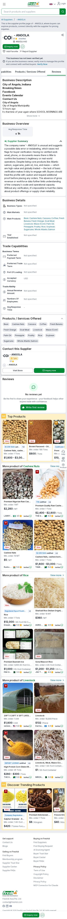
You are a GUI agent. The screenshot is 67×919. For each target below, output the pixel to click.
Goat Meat (49, 221)
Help (63, 454)
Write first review (35, 407)
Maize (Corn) (39, 224)
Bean (26, 218)
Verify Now (42, 64)
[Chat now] (22, 46)
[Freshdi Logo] (33, 4)
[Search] (63, 11)
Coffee (54, 218)
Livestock (28, 224)
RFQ (63, 461)
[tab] (30, 72)
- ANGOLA (20, 19)
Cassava (46, 218)
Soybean (50, 226)
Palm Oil (50, 224)
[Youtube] (10, 906)
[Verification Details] (22, 39)
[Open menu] (4, 4)
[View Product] (15, 432)
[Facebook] (3, 906)
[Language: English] (52, 4)
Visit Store (18, 370)
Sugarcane (29, 229)
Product (63, 467)
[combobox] (30, 11)
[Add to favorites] (4, 51)
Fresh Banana (56, 324)
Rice (43, 226)
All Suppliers (7, 19)
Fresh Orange (37, 221)
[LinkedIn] (7, 906)
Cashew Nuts (35, 218)
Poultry (37, 226)
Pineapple (28, 226)
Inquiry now (12, 46)
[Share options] (62, 35)
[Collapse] (62, 318)
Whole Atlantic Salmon (45, 229)
